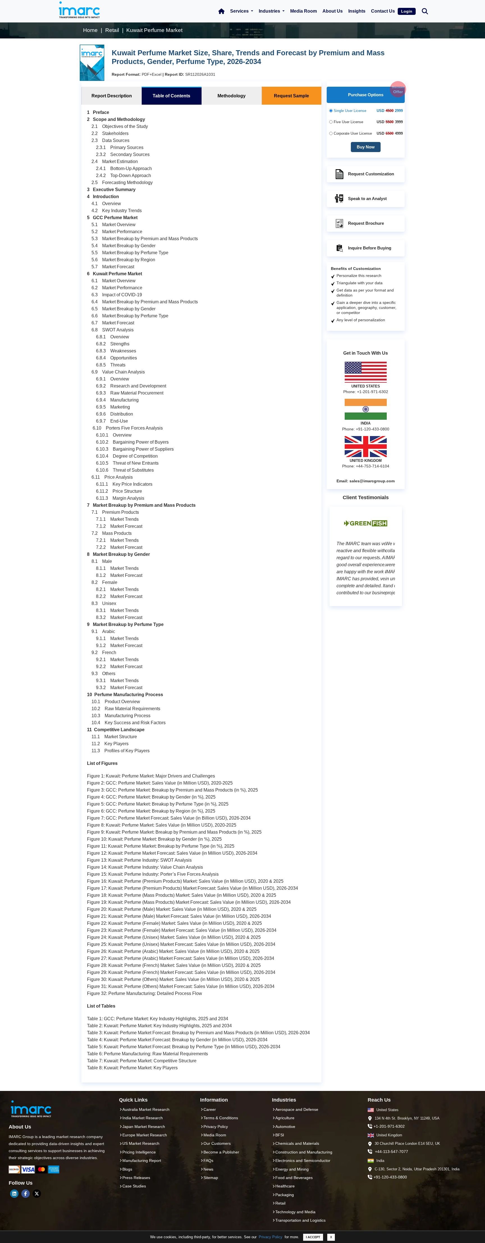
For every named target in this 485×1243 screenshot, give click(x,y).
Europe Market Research (144, 1135)
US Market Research (140, 1143)
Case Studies (134, 1186)
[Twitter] (37, 1193)
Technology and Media (295, 1212)
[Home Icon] (221, 11)
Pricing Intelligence (139, 1152)
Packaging (284, 1194)
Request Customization (371, 173)
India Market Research (142, 1118)
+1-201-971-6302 (389, 1126)
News (208, 1169)
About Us (332, 11)
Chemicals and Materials (297, 1143)
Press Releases (136, 1177)
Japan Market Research (143, 1126)
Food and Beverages (294, 1177)
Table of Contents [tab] (171, 95)
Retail (280, 1203)
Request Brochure (366, 223)
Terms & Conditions (220, 1118)
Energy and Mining (292, 1169)
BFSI (279, 1135)
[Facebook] (25, 1193)
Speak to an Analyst (367, 198)
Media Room (303, 11)
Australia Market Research (146, 1109)
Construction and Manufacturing (303, 1152)
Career (209, 1109)
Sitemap (210, 1177)
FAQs (208, 1160)
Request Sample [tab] (291, 95)
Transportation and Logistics (300, 1220)
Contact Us (383, 11)
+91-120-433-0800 (390, 1177)
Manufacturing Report (141, 1160)
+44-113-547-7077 (391, 1151)
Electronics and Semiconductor (302, 1160)
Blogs (127, 1169)
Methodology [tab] (232, 95)
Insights (356, 11)
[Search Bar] (425, 10)
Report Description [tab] (111, 95)
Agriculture (284, 1118)
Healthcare (285, 1186)
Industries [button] (270, 11)
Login (406, 11)
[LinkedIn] (14, 1193)
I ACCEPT (313, 1237)
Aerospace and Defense (296, 1109)
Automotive (285, 1126)
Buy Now (366, 147)
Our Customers (217, 1143)
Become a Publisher (221, 1152)
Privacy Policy (270, 1237)
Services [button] (240, 11)
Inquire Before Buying (369, 248)
